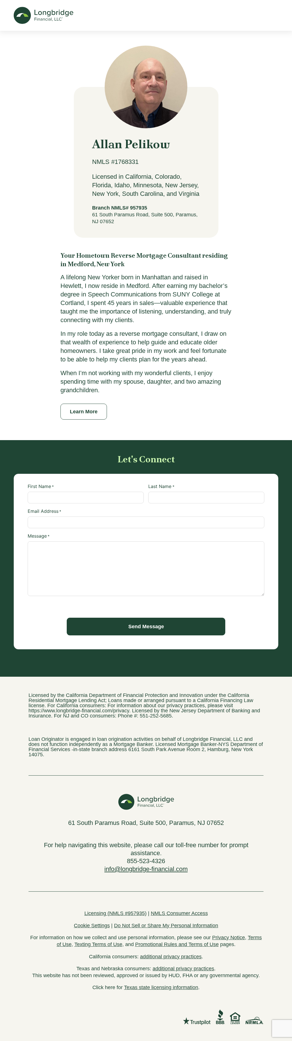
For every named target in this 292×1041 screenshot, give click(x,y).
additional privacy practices (171, 956)
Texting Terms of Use (98, 944)
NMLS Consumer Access (179, 913)
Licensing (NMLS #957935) (115, 913)
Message (39, 536)
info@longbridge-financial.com (146, 869)
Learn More (84, 411)
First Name (41, 486)
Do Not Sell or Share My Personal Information (166, 925)
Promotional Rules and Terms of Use (177, 944)
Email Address (44, 511)
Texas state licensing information (161, 987)
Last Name (161, 486)
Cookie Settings (92, 925)
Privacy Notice (228, 937)
